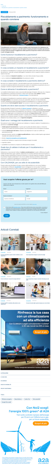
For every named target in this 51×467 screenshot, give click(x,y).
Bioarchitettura (18, 399)
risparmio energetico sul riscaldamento (16, 138)
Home (2, 4)
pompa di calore (24, 95)
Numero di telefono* (7, 195)
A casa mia (4, 6)
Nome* (4, 188)
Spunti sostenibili (6, 388)
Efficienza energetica (7, 399)
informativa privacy (17, 207)
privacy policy (35, 204)
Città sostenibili (36, 399)
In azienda (28, 276)
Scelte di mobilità (6, 384)
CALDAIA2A (17, 167)
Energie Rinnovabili (6, 402)
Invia (6, 215)
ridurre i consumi (26, 108)
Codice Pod (27, 399)
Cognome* (28, 188)
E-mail (27, 195)
